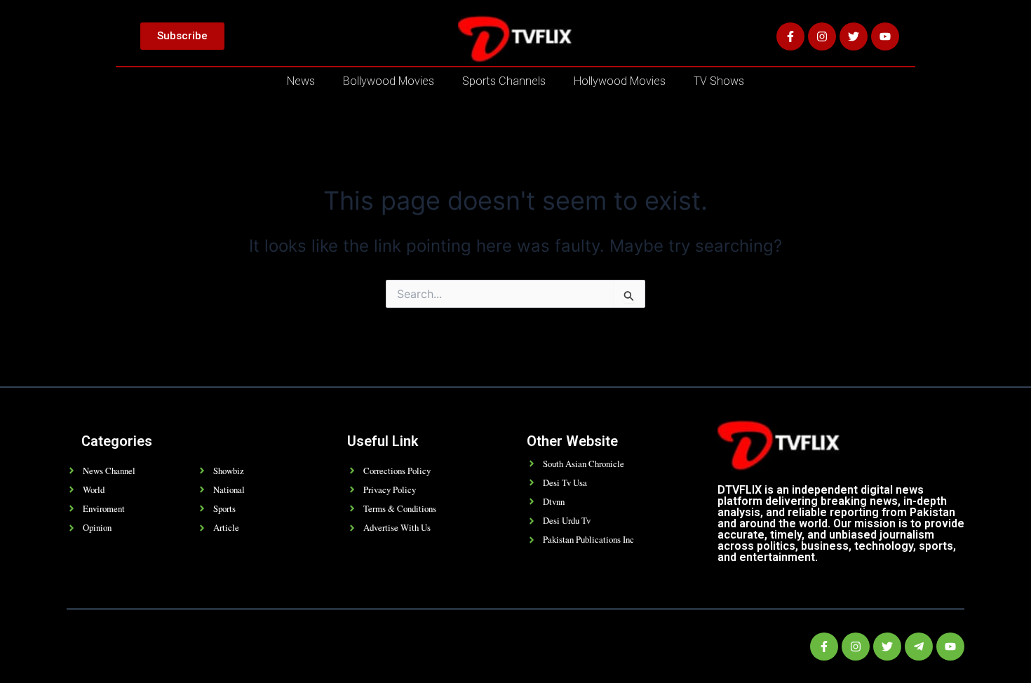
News (301, 81)
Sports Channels (504, 81)
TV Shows (719, 81)
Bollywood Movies (388, 81)
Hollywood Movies (620, 81)
